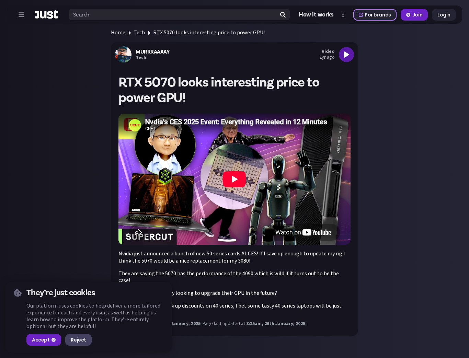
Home (118, 32)
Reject (78, 339)
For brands (378, 14)
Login (443, 14)
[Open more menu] (343, 15)
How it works (316, 15)
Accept (40, 339)
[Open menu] (21, 15)
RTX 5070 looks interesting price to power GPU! (209, 32)
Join (417, 14)
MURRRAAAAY (153, 51)
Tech (139, 32)
